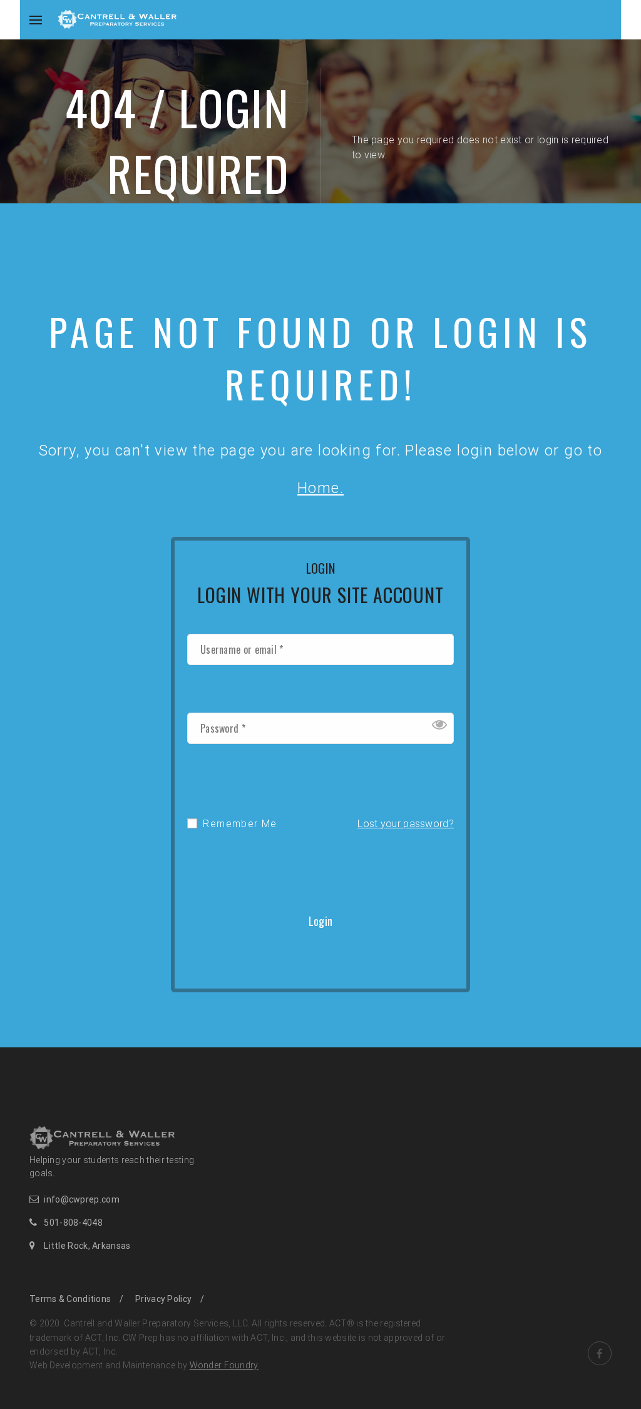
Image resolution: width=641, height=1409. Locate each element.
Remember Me (238, 824)
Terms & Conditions (70, 1299)
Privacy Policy (163, 1299)
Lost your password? (405, 824)
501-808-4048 (73, 1223)
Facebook (600, 1353)
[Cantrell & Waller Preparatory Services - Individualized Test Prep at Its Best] (117, 18)
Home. (320, 488)
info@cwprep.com (82, 1199)
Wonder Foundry (224, 1365)
